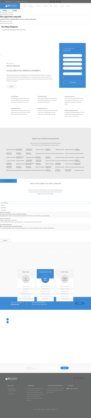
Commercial (38, 6)
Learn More (11, 86)
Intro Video (14, 10)
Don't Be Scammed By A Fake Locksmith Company (13, 214)
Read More (5, 10)
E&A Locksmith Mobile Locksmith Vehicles (11, 226)
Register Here (54, 409)
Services (3, 205)
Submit (64, 368)
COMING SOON (31, 7)
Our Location (48, 409)
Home (25, 6)
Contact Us (80, 303)
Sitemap (43, 409)
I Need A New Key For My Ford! (8, 220)
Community (68, 6)
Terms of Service (78, 48)
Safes (51, 6)
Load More (5, 240)
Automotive (30, 6)
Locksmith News (4, 202)
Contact (62, 6)
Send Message (72, 82)
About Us (56, 6)
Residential (45, 6)
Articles (38, 409)
